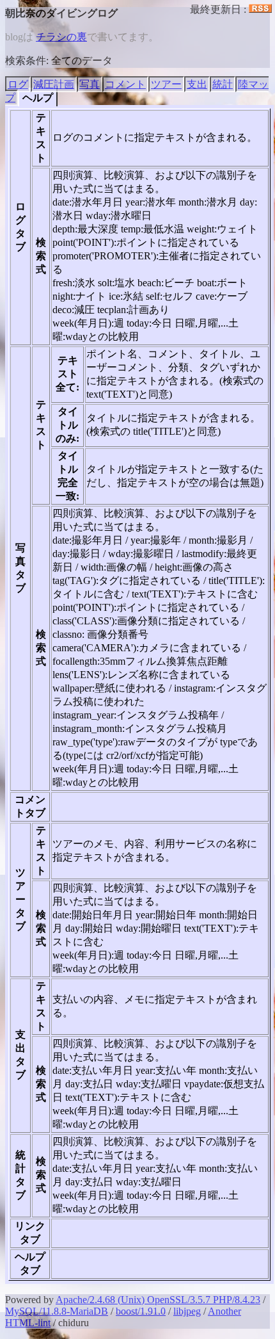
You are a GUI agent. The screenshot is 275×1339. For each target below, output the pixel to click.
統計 (222, 84)
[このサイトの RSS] (260, 9)
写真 (89, 84)
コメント (125, 84)
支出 (197, 84)
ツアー (166, 84)
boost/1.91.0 (141, 1311)
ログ (18, 84)
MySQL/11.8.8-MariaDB (56, 1311)
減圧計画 (53, 84)
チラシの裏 (61, 36)
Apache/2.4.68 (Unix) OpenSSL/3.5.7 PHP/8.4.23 (158, 1299)
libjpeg (187, 1311)
